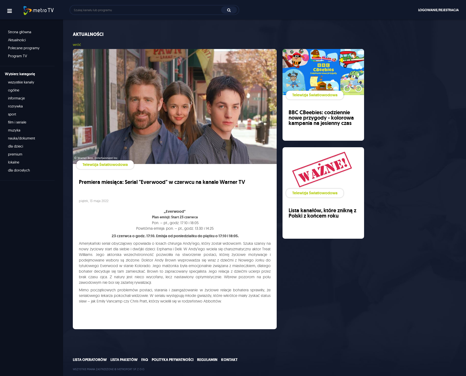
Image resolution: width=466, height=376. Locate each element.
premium (15, 154)
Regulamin (207, 359)
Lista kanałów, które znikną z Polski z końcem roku (322, 213)
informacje (16, 98)
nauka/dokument (21, 138)
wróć (77, 44)
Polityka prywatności (172, 359)
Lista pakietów (124, 359)
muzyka (14, 130)
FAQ (144, 359)
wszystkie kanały (21, 82)
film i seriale (17, 122)
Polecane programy (24, 48)
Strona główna (19, 32)
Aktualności (17, 40)
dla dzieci (15, 146)
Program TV (17, 56)
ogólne (13, 90)
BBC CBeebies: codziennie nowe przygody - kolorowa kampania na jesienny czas (321, 118)
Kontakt (229, 359)
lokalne (13, 162)
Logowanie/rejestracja (438, 10)
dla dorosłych (19, 170)
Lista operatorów (90, 359)
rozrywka (15, 106)
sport (12, 114)
